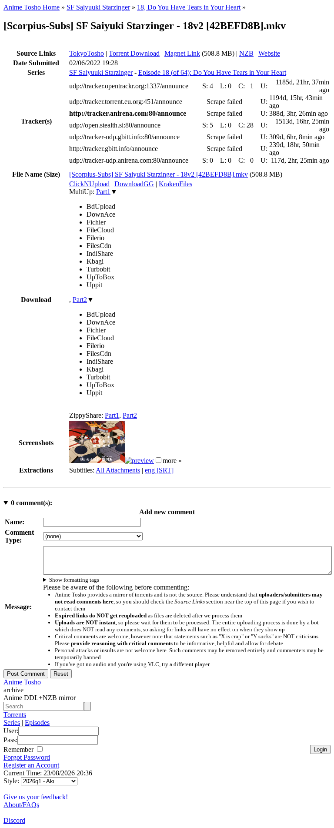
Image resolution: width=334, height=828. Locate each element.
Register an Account (31, 765)
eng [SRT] (159, 470)
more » (172, 460)
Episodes (37, 722)
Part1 (103, 191)
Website (269, 53)
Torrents (14, 714)
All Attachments (118, 470)
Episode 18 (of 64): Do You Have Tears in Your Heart (212, 72)
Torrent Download (134, 53)
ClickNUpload (89, 184)
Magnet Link (182, 53)
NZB (246, 53)
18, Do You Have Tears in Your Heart (188, 7)
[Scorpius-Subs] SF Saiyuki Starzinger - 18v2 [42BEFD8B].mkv (158, 174)
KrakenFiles (175, 184)
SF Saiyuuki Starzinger (98, 7)
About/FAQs (21, 804)
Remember (19, 749)
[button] (158, 460)
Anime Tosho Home (31, 7)
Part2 (80, 299)
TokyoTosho (86, 53)
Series (11, 722)
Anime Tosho (22, 682)
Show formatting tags (74, 580)
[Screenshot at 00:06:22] (139, 460)
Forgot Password (26, 757)
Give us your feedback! (35, 797)
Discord (14, 820)
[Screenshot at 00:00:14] (97, 460)
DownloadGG (134, 184)
